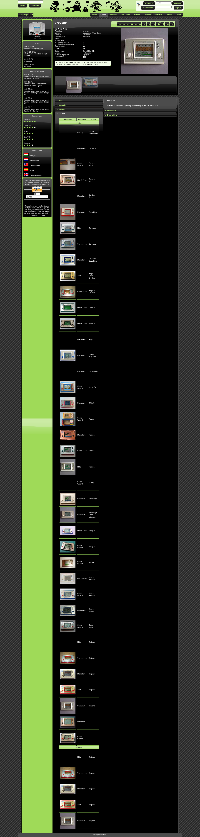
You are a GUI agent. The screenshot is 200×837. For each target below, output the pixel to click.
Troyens (92, 706)
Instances (111, 101)
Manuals (62, 105)
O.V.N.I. (92, 403)
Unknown (81, 212)
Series (79, 123)
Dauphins (93, 212)
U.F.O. (91, 738)
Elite (79, 228)
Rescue (92, 435)
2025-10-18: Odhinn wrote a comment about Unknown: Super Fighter (35, 84)
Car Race (92, 148)
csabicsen (27, 125)
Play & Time (82, 180)
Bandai (37, 36)
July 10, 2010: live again (29, 65)
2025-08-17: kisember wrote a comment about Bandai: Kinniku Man (36, 109)
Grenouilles (93, 371)
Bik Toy (80, 132)
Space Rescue (92, 578)
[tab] (79, 101)
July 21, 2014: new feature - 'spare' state (33, 47)
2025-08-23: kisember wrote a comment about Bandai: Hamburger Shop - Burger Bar (36, 92)
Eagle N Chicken (92, 292)
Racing (91, 419)
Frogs (91, 339)
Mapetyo (27, 143)
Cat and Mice (92, 164)
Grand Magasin (92, 355)
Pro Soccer (37, 38)
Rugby (91, 483)
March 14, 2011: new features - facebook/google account (36, 54)
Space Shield (91, 610)
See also (62, 114)
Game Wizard (80, 164)
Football (92, 308)
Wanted (62, 109)
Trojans (92, 658)
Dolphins (92, 244)
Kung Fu (92, 387)
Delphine (92, 228)
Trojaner (92, 642)
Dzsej (26, 131)
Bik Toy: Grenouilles (93, 132)
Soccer (91, 562)
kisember (27, 119)
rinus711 (27, 137)
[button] (22, 5)
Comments (111, 110)
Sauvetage (93, 499)
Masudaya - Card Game (92, 33)
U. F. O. (92, 722)
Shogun (92, 531)
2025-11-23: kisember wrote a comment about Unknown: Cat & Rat (36, 76)
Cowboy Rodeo (92, 196)
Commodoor (82, 244)
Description (112, 115)
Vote (60, 101)
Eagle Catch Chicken (92, 276)
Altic (79, 276)
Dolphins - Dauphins (93, 260)
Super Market (92, 626)
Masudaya (81, 148)
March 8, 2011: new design (29, 60)
